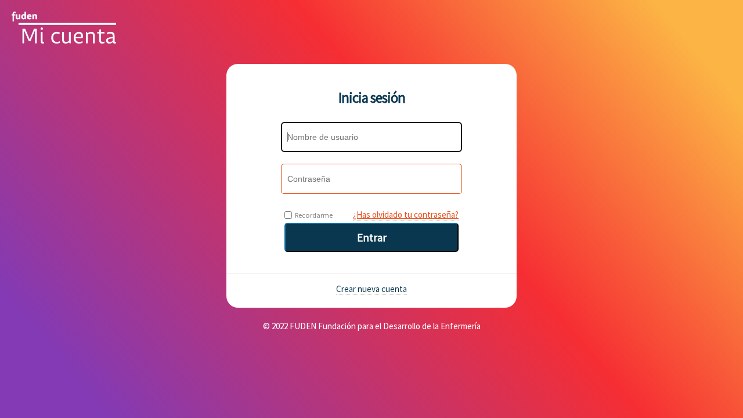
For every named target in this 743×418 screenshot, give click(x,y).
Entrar (372, 237)
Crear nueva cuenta (371, 288)
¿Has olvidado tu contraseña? (406, 214)
